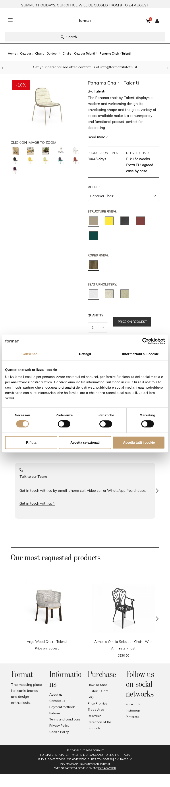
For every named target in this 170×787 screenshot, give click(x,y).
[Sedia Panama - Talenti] (15, 151)
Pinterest (132, 717)
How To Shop (98, 685)
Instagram (133, 710)
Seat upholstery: (102, 284)
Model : (94, 187)
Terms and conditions (65, 719)
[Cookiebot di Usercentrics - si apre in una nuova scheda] (145, 341)
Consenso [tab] (29, 354)
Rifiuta (31, 442)
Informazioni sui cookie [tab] (140, 354)
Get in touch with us (35, 503)
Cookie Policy (59, 732)
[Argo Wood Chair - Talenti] (46, 606)
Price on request (132, 322)
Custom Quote (98, 691)
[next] (157, 618)
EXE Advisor (107, 768)
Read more (96, 137)
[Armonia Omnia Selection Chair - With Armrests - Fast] (123, 606)
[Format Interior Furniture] (85, 20)
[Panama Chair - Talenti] (46, 106)
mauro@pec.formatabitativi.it (88, 763)
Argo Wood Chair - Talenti (47, 641)
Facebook (133, 704)
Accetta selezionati (85, 442)
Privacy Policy (59, 726)
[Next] (157, 490)
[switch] (64, 423)
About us (55, 694)
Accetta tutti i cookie (139, 442)
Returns (54, 713)
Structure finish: (102, 211)
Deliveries (94, 716)
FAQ (91, 697)
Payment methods (62, 707)
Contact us (57, 701)
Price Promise (97, 703)
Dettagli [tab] (85, 354)
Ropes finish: (98, 255)
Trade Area (96, 710)
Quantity (95, 315)
